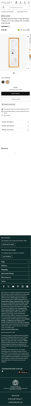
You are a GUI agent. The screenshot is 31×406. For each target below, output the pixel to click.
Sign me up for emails (8, 244)
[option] (3, 82)
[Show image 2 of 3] (29, 52)
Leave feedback (7, 256)
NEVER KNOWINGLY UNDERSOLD (15, 398)
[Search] (3, 7)
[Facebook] (4, 287)
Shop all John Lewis (22, 11)
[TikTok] (27, 287)
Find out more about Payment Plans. (9, 329)
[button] (29, 2)
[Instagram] (23, 287)
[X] (8, 287)
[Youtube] (13, 287)
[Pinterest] (18, 287)
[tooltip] (28, 30)
